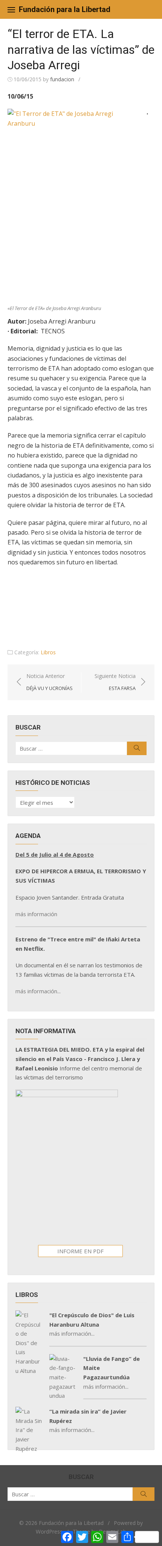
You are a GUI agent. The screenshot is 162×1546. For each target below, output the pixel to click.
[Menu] (11, 9)
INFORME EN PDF (80, 1251)
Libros (48, 652)
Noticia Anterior (49, 682)
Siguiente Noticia (115, 682)
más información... (38, 991)
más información (36, 914)
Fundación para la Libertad (64, 9)
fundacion (62, 79)
